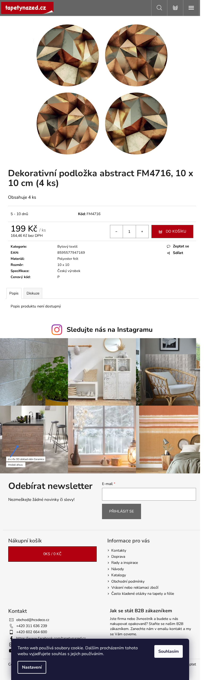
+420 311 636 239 (31, 625)
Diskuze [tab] (33, 293)
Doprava (118, 556)
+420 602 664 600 (31, 631)
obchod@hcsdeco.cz (32, 619)
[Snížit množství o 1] (116, 231)
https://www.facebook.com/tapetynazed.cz (51, 638)
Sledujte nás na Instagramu (110, 329)
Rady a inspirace (124, 562)
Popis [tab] (14, 293)
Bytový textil (67, 246)
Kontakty (118, 550)
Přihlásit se (121, 511)
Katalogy (118, 575)
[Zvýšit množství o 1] (142, 231)
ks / (52, 553)
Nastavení (32, 667)
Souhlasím (168, 651)
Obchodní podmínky (127, 581)
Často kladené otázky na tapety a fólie (142, 593)
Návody (117, 569)
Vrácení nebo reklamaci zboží (134, 587)
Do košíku (176, 231)
